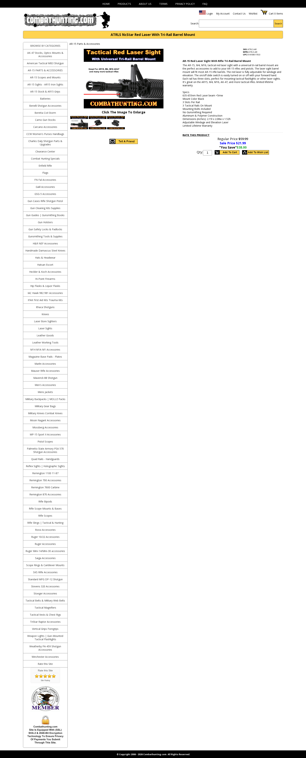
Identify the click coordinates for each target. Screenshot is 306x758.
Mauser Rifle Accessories (45, 370)
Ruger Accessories (45, 544)
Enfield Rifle (45, 165)
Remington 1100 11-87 (45, 473)
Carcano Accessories (45, 127)
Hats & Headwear (45, 257)
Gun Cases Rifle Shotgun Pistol (45, 201)
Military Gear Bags (45, 406)
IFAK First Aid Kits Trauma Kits (45, 300)
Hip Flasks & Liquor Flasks (45, 286)
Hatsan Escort (45, 264)
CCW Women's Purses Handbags (45, 134)
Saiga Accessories (45, 558)
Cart (271, 13)
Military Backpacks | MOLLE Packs (45, 399)
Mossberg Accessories (45, 427)
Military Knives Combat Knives (45, 413)
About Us (145, 3)
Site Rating (45, 680)
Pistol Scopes (45, 441)
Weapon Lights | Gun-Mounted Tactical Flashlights (45, 637)
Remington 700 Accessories (45, 480)
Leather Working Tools (45, 342)
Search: (195, 23)
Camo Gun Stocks (45, 119)
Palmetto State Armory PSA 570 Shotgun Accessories (45, 450)
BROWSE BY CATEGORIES (45, 45)
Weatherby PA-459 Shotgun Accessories (45, 648)
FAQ (204, 3)
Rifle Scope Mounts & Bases (45, 508)
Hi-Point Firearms (45, 278)
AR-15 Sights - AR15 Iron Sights (45, 84)
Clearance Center (45, 151)
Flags (45, 172)
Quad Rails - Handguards (45, 459)
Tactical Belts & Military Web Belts (45, 600)
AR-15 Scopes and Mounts (45, 77)
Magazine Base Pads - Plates (45, 356)
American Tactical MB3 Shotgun (45, 63)
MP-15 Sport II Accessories (45, 434)
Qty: (200, 152)
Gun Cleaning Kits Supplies (45, 208)
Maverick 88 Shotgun (45, 378)
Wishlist (253, 13)
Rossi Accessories (45, 529)
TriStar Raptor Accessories (45, 621)
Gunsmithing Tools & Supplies (45, 236)
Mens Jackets (45, 392)
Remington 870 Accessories (45, 494)
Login (209, 13)
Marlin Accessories (45, 363)
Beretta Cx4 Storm (45, 112)
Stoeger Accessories (45, 593)
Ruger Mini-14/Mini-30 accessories (45, 551)
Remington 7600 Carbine (45, 487)
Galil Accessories (45, 187)
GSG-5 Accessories (45, 194)
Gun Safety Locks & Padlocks (45, 229)
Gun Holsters (45, 222)
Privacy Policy (185, 3)
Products (124, 3)
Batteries (45, 98)
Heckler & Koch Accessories (45, 271)
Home (106, 3)
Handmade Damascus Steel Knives (45, 250)
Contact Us (239, 13)
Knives (45, 314)
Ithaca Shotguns (45, 307)
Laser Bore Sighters (45, 321)
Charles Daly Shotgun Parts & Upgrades (45, 142)
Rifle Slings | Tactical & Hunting (45, 522)
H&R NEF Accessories (45, 243)
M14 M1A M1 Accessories (45, 349)
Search (278, 23)
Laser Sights (45, 328)
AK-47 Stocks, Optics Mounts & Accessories (45, 54)
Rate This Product (196, 135)
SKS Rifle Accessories (45, 572)
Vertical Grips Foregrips (45, 628)
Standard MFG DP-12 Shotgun (45, 579)
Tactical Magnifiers (45, 607)
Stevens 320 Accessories (45, 586)
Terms (163, 3)
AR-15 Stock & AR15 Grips (45, 91)
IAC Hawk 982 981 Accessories (45, 293)
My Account (223, 13)
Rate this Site (45, 664)
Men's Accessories (45, 385)
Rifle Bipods (45, 501)
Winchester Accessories (45, 656)
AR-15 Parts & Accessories (45, 70)
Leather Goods (45, 335)
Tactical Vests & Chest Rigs (45, 614)
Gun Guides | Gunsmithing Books (45, 215)
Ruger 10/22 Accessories (45, 537)
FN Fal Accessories (45, 179)
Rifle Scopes (45, 515)
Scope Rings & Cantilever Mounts (45, 565)
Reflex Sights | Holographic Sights (45, 466)
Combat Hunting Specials (45, 158)
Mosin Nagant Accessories (45, 420)
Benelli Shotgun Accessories (45, 105)
